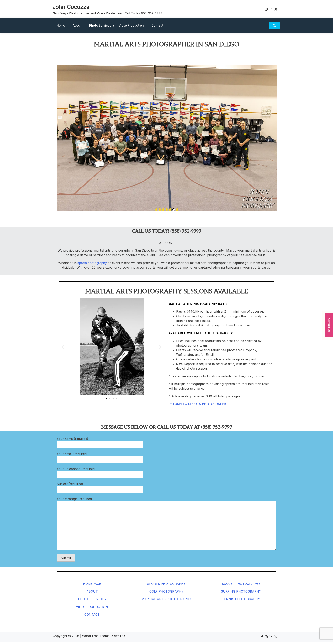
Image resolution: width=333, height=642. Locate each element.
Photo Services (100, 25)
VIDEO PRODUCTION (92, 607)
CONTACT (92, 614)
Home (61, 25)
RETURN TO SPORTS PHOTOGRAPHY (197, 404)
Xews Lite (118, 636)
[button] (63, 347)
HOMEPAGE (92, 584)
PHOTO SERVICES (92, 599)
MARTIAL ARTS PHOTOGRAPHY (166, 599)
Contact (157, 25)
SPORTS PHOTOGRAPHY (166, 584)
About (77, 25)
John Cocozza (71, 7)
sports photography (92, 263)
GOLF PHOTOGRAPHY (166, 591)
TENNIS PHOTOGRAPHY (241, 599)
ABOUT (92, 591)
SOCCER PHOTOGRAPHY (241, 584)
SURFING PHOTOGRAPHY (241, 591)
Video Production (131, 25)
